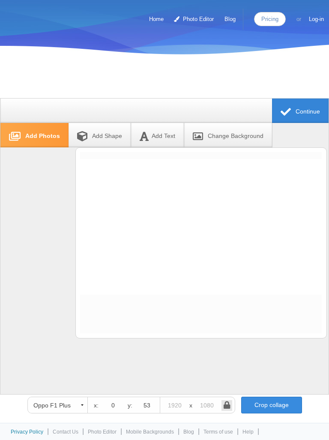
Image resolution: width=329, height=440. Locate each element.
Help (248, 432)
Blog (230, 19)
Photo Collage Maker (42, 15)
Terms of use (218, 432)
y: (130, 405)
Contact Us (65, 432)
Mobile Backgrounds (150, 432)
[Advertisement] (162, 78)
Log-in (316, 19)
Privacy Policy (27, 432)
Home (156, 19)
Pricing (269, 19)
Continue (307, 111)
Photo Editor (197, 19)
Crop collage (271, 404)
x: (96, 405)
